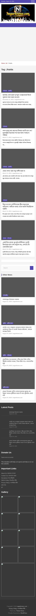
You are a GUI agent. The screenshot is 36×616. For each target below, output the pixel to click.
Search (31, 268)
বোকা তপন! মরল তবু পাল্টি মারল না (14, 171)
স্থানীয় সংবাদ (10, 323)
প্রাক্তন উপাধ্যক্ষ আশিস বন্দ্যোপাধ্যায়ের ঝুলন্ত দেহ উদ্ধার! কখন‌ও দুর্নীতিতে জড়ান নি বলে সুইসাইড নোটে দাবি (18, 393)
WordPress (24, 613)
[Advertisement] (18, 44)
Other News (7, 275)
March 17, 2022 (7, 137)
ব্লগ (2, 487)
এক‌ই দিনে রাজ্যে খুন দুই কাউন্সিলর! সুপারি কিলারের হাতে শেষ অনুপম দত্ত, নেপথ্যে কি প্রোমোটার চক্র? (16, 244)
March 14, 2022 (7, 211)
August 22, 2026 (7, 302)
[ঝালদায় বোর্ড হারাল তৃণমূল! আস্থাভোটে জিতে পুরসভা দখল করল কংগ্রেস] (18, 83)
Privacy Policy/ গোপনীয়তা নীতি (9, 483)
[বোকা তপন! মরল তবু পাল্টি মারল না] (18, 159)
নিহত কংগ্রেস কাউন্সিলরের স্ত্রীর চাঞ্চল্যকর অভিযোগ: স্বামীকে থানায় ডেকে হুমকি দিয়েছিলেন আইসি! (18, 206)
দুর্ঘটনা (4, 323)
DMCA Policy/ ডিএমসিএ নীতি (9, 480)
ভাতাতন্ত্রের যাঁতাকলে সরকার (11, 299)
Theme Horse (20, 611)
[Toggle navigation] (3, 25)
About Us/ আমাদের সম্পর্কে (8, 473)
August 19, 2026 (7, 334)
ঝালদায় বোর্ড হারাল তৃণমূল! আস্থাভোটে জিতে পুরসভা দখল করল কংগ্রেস (17, 96)
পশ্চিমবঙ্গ (5, 91)
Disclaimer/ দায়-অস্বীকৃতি (7, 478)
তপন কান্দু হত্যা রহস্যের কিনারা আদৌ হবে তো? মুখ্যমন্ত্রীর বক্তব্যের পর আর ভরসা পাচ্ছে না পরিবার (17, 133)
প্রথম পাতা (3, 485)
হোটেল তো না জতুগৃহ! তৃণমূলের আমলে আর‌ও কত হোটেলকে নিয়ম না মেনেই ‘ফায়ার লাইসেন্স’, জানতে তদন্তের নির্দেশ (17, 329)
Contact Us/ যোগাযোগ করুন (8, 476)
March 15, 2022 (7, 173)
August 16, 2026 (7, 398)
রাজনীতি (10, 91)
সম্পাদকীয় (5, 295)
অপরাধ (4, 238)
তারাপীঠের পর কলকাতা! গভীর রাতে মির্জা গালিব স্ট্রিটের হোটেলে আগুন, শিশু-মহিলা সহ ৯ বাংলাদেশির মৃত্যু (18, 361)
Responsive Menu (33, 1)
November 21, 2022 (8, 100)
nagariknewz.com (19, 100)
